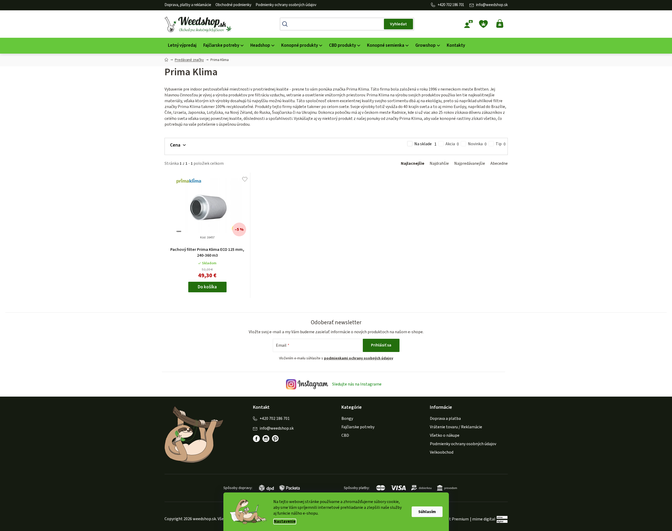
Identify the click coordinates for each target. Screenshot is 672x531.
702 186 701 (455, 5)
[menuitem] (182, 45)
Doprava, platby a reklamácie (188, 5)
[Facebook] (256, 438)
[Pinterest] (278, 441)
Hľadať (398, 24)
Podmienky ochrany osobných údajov (286, 5)
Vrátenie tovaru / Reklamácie (456, 427)
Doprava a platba (445, 418)
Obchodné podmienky (233, 5)
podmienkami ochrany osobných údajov (358, 358)
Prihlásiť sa (381, 345)
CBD (345, 435)
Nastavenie (285, 521)
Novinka (477, 144)
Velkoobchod (441, 452)
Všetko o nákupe (444, 435)
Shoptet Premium (452, 519)
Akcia (452, 144)
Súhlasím (427, 512)
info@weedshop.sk (492, 5)
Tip (501, 144)
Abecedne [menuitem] (499, 163)
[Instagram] (265, 438)
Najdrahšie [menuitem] (439, 163)
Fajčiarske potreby (357, 427)
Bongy (347, 418)
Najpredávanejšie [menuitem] (469, 163)
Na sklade (425, 144)
